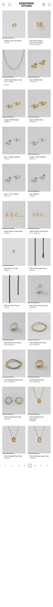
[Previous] (6, 465)
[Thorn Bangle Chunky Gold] (13, 363)
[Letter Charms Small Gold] (39, 215)
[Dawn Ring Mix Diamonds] (39, 289)
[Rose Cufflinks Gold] (39, 103)
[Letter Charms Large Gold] (13, 215)
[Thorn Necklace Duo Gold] (13, 439)
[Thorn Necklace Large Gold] (39, 439)
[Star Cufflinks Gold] (39, 63)
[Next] (46, 465)
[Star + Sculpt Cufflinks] (13, 140)
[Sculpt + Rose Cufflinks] (39, 140)
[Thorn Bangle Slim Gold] (39, 326)
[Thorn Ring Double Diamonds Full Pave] (39, 24)
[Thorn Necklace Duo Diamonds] (39, 400)
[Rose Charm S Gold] (13, 252)
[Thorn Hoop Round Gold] (13, 400)
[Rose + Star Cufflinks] (13, 178)
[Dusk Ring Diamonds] (39, 363)
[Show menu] (4, 4)
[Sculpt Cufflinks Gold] (13, 103)
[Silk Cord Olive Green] (13, 289)
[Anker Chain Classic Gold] (13, 63)
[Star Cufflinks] (39, 178)
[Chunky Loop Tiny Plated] (13, 24)
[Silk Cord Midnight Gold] (39, 252)
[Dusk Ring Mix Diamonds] (13, 326)
